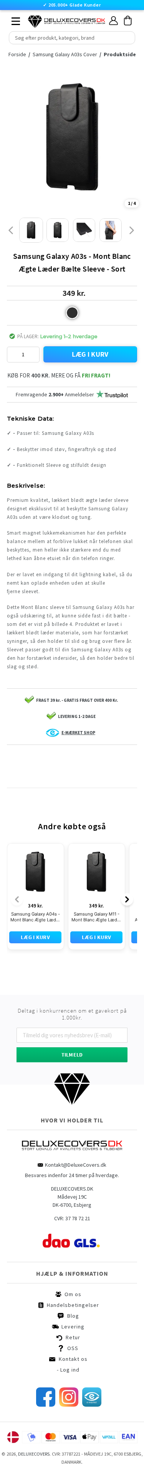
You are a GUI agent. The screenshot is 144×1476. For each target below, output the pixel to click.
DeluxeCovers (34, 1418)
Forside (19, 54)
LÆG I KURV (90, 354)
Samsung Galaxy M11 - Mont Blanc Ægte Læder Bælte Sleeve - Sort (96, 881)
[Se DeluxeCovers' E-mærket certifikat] (91, 1369)
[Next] (127, 864)
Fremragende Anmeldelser (55, 394)
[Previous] (17, 864)
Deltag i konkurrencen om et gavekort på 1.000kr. (72, 979)
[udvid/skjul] (11, 19)
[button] (72, 313)
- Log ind (68, 1334)
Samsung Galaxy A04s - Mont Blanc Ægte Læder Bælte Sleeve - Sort (35, 881)
